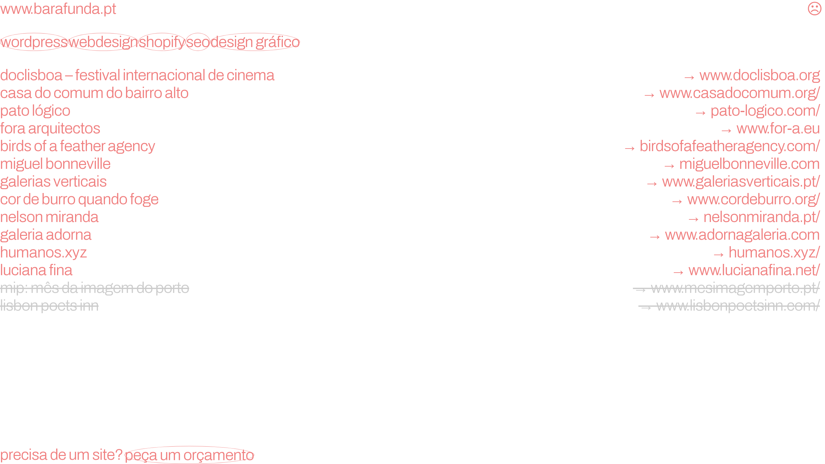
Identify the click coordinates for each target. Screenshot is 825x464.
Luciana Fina (410, 270)
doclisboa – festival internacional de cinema (410, 75)
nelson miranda (410, 216)
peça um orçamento (189, 455)
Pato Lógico (410, 110)
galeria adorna (410, 234)
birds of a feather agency (410, 146)
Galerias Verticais (410, 181)
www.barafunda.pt (58, 8)
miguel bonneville (410, 163)
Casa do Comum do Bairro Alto (410, 92)
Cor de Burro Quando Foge (410, 199)
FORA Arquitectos (410, 128)
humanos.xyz (410, 252)
